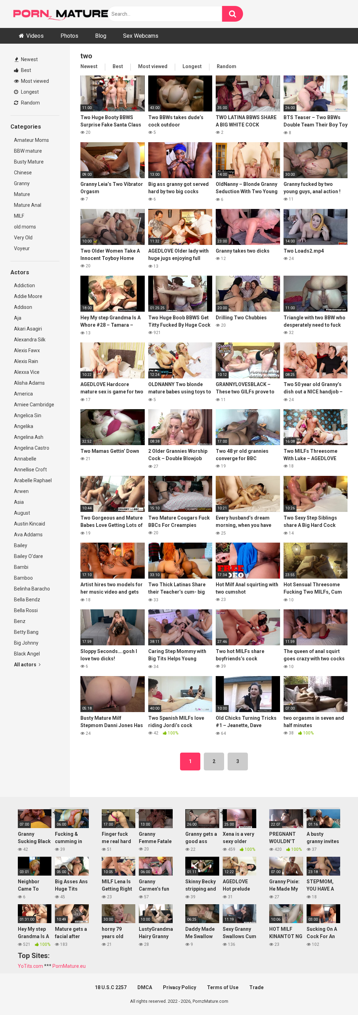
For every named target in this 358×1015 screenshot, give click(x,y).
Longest (29, 92)
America (23, 394)
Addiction (24, 285)
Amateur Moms (31, 140)
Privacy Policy (179, 987)
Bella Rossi (26, 610)
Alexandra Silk (29, 339)
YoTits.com (30, 966)
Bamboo (23, 578)
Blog (100, 35)
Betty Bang (26, 632)
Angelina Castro (31, 448)
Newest (29, 59)
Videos (35, 35)
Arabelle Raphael (33, 480)
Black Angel (27, 654)
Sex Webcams (140, 35)
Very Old (23, 237)
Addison (23, 307)
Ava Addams (28, 534)
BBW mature (28, 151)
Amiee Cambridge (34, 404)
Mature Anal (27, 205)
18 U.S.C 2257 (111, 987)
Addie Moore (28, 296)
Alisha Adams (29, 383)
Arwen (21, 491)
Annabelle (25, 459)
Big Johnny (26, 643)
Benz (20, 621)
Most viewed (34, 81)
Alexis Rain (26, 361)
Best (25, 70)
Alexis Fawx (27, 350)
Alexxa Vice (27, 372)
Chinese (23, 172)
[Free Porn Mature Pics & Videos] (62, 14)
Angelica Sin (27, 415)
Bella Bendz (27, 599)
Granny (22, 183)
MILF (19, 216)
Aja (17, 318)
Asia (19, 502)
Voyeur (22, 248)
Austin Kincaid (29, 524)
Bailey (20, 545)
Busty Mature (29, 162)
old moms (25, 227)
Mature (22, 194)
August (22, 513)
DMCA (144, 987)
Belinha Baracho (32, 589)
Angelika (23, 426)
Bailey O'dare (28, 556)
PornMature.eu (69, 966)
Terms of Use (222, 987)
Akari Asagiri (28, 329)
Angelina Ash (28, 437)
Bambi (21, 567)
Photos (69, 35)
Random (30, 103)
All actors (25, 664)
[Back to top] (334, 994)
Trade (256, 987)
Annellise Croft (30, 469)
